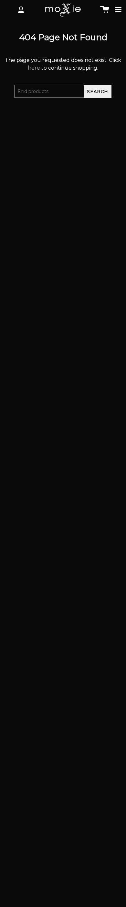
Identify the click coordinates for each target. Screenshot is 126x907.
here (34, 68)
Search (97, 91)
